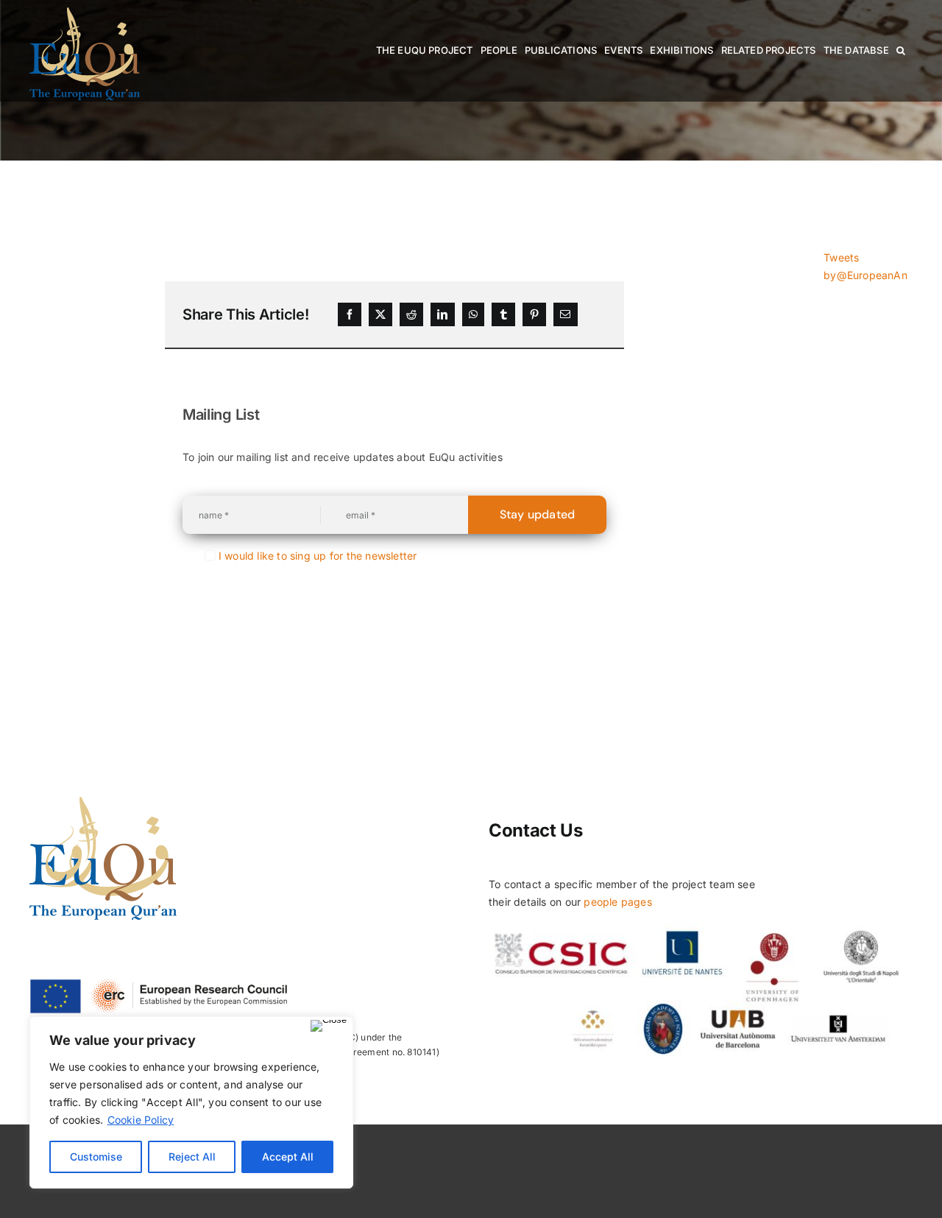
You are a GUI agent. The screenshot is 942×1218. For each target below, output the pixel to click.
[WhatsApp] (473, 314)
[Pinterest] (534, 314)
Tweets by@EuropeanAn (865, 266)
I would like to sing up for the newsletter (318, 555)
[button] (900, 50)
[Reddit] (411, 314)
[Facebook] (349, 314)
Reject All (192, 1156)
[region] (191, 1102)
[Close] (329, 1026)
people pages (618, 901)
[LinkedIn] (442, 314)
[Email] (565, 314)
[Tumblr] (503, 314)
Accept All (288, 1156)
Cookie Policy (140, 1119)
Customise (96, 1156)
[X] (380, 314)
